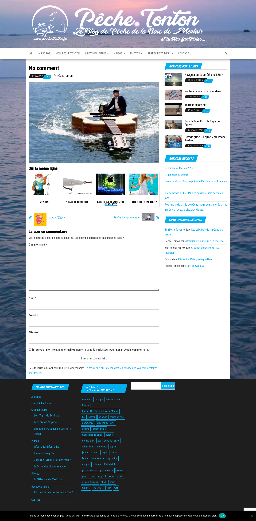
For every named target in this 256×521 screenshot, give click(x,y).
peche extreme (89, 470)
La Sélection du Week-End (48, 479)
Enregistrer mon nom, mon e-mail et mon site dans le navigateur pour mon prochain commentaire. (90, 349)
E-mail (33, 315)
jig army (95, 452)
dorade (109, 434)
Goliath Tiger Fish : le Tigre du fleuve (202, 123)
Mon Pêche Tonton (68, 53)
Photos (135, 53)
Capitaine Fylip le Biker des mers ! (52, 460)
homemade (101, 446)
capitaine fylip (117, 417)
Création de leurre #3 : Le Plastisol (205, 241)
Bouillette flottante (175, 229)
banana (86, 405)
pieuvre (120, 470)
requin (92, 476)
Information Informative (46, 446)
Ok (222, 515)
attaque (99, 399)
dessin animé (99, 428)
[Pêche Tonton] (31, 53)
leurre (85, 458)
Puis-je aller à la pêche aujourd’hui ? (53, 492)
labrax (114, 452)
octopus (97, 464)
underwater (98, 488)
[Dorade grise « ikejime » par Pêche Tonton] (173, 141)
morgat (86, 464)
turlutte (86, 488)
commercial (88, 422)
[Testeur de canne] (173, 109)
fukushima (87, 446)
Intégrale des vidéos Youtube (50, 466)
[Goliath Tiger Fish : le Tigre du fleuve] (173, 124)
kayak (105, 452)
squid (112, 482)
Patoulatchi (110, 464)
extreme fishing (111, 440)
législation (112, 458)
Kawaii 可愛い (56, 217)
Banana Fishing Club (44, 453)
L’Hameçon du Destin (176, 175)
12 (207, 80)
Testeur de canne (195, 105)
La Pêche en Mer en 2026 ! (179, 168)
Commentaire (38, 244)
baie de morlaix (114, 399)
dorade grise (88, 440)
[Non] (251, 516)
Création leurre (96, 53)
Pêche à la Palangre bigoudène (203, 91)
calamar (103, 417)
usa (109, 488)
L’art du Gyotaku (195, 265)
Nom (32, 298)
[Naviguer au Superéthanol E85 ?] (173, 79)
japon (85, 452)
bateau (91, 417)
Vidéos (118, 53)
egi (99, 440)
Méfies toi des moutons (127, 217)
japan (113, 446)
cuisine (85, 428)
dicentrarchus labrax (92, 434)
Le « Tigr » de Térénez (46, 415)
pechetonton (106, 470)
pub (84, 476)
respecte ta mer (106, 476)
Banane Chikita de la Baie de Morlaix (100, 411)
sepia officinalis (90, 482)
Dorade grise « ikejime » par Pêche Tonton (205, 138)
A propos (44, 53)
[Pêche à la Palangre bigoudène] (173, 94)
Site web (34, 332)
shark (104, 482)
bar (83, 417)
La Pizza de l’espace (45, 422)
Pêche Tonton (65, 75)
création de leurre (106, 422)
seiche (120, 476)
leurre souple (97, 458)
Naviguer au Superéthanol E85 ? (204, 75)
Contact (183, 53)
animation (87, 399)
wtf (116, 488)
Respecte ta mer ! (159, 53)
